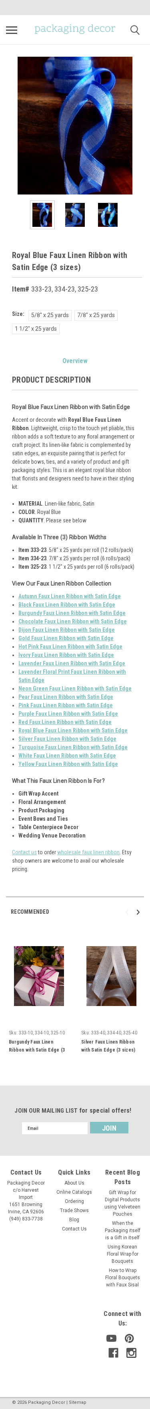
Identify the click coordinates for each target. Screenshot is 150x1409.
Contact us (24, 852)
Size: (18, 314)
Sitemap (77, 1402)
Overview (75, 361)
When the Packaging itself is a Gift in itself (122, 1230)
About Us (74, 1183)
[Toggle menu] (11, 30)
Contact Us (74, 1229)
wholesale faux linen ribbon (88, 852)
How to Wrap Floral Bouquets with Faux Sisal (122, 1278)
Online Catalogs (74, 1192)
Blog (74, 1219)
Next (138, 126)
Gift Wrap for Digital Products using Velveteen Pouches (122, 1203)
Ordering (74, 1201)
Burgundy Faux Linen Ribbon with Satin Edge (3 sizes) (37, 1050)
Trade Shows (74, 1210)
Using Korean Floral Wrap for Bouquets (122, 1254)
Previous (12, 126)
